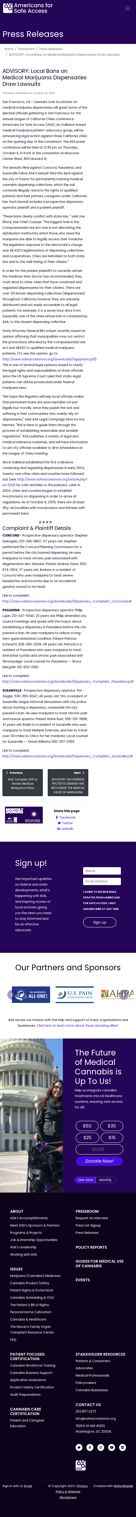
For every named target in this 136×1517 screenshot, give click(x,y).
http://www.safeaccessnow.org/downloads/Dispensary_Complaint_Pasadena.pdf (68, 681)
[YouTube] (111, 1447)
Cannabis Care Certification (25, 1411)
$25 (87, 1138)
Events (83, 1280)
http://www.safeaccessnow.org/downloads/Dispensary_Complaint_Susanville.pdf (67, 756)
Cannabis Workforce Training (32, 1365)
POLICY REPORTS (91, 1247)
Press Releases (50, 49)
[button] (12, 995)
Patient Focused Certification (27, 1356)
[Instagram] (100, 1447)
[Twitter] (79, 1447)
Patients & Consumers (93, 1361)
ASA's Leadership (23, 1247)
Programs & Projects (26, 1233)
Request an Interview (92, 1218)
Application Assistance (28, 1380)
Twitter (67, 823)
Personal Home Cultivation (30, 1312)
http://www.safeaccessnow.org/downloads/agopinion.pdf (48, 359)
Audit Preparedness (25, 1394)
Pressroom (26, 49)
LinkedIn (67, 829)
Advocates (84, 1368)
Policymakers (86, 1383)
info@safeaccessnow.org (96, 1418)
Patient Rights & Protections (31, 1290)
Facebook (67, 817)
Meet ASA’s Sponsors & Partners (35, 1225)
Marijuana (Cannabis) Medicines (35, 1276)
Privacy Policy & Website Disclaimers (72, 1491)
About (16, 1211)
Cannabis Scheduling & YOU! (32, 1297)
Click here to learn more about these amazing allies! (77, 1025)
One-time (85, 1180)
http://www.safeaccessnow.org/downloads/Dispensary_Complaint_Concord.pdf (67, 601)
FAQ (13, 1339)
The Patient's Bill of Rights (29, 1305)
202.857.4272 (86, 1411)
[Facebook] (89, 1447)
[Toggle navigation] (127, 8)
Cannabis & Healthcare (28, 1319)
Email (28, 1486)
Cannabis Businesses (92, 1390)
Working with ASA (23, 1254)
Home (8, 49)
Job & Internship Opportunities (33, 1240)
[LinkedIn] (122, 1447)
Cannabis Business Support (31, 1373)
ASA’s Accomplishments (29, 1218)
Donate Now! (99, 1161)
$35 (112, 1126)
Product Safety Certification (32, 1387)
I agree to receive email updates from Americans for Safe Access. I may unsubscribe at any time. (101, 900)
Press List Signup (88, 1225)
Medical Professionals (92, 1375)
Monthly (105, 1180)
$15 (112, 1138)
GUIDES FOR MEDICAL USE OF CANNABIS (100, 1263)
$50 (87, 1126)
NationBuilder (124, 1486)
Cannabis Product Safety (29, 1283)
